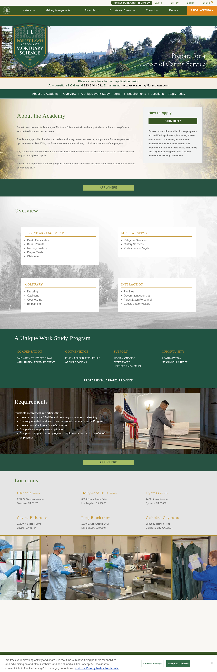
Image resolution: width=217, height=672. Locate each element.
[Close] (211, 663)
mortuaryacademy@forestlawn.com (145, 85)
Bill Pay (175, 3)
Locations (26, 10)
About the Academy (45, 93)
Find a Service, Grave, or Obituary (132, 3)
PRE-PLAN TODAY (202, 10)
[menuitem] (190, 3)
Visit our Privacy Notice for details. (97, 668)
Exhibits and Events (121, 10)
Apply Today (177, 93)
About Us (90, 10)
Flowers (173, 10)
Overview (69, 93)
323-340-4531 (93, 85)
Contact (150, 10)
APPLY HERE (108, 187)
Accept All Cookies (178, 663)
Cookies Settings (152, 663)
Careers (158, 3)
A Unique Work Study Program (101, 93)
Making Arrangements (58, 10)
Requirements (136, 93)
